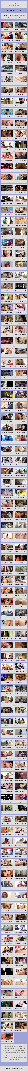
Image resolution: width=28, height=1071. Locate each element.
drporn (18, 5)
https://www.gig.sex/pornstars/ (13, 17)
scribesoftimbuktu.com (12, 1068)
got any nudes (10, 3)
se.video (5, 15)
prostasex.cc (10, 15)
